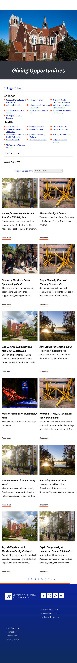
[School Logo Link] (20, 596)
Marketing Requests (50, 617)
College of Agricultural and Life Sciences (16, 101)
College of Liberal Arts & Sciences (15, 111)
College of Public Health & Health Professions (16, 136)
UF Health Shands (12, 140)
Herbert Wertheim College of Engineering (62, 111)
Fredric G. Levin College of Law (38, 111)
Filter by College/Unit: (24, 171)
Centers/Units (12, 153)
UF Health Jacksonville (38, 140)
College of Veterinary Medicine (37, 136)
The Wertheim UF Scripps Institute (15, 146)
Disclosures (12, 635)
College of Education (13, 105)
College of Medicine (60, 126)
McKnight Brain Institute (61, 135)
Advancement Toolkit (50, 613)
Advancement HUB (49, 609)
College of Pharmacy (60, 129)
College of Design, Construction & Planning (61, 101)
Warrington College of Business (14, 117)
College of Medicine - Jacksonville (14, 130)
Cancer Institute (12, 126)
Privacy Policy (13, 639)
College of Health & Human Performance (39, 106)
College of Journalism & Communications (61, 106)
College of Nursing (36, 129)
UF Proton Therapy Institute (60, 141)
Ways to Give (12, 162)
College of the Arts (36, 100)
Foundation (12, 631)
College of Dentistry (36, 126)
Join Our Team (13, 628)
